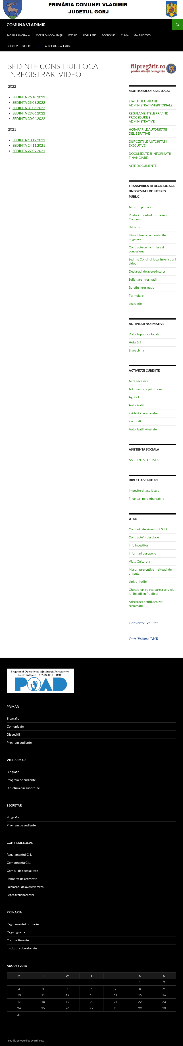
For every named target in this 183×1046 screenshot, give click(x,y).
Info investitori (139, 545)
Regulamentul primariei (23, 924)
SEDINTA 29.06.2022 (28, 113)
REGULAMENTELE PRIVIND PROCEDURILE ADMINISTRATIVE (148, 117)
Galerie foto (142, 35)
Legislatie (135, 303)
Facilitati (135, 421)
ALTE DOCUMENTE (143, 165)
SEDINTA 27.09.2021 (28, 150)
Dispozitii (13, 734)
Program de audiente (21, 780)
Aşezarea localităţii (48, 35)
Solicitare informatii (143, 279)
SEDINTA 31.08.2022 (28, 108)
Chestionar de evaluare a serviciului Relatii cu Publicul (152, 591)
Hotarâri (135, 342)
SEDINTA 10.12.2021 (28, 140)
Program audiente (19, 742)
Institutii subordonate (22, 948)
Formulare (136, 295)
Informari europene (142, 553)
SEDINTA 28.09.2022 (28, 102)
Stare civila (136, 350)
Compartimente (18, 940)
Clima (125, 35)
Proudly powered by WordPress (25, 1040)
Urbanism (135, 227)
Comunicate (15, 726)
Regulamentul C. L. (19, 854)
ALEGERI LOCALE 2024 (57, 45)
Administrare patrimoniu (146, 389)
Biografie (13, 718)
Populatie (89, 35)
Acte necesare (138, 381)
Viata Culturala (139, 561)
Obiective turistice (19, 45)
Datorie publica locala (144, 334)
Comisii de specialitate (22, 870)
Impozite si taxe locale (144, 490)
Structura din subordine (23, 788)
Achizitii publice (140, 207)
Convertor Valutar (143, 623)
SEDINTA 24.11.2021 (28, 145)
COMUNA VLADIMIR (26, 24)
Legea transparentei (20, 895)
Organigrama (16, 932)
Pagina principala (18, 35)
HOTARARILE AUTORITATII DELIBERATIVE (148, 131)
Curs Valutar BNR (143, 639)
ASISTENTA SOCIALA (144, 460)
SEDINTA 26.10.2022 (28, 97)
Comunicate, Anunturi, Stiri (148, 529)
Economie (108, 35)
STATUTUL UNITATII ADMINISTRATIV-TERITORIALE (151, 103)
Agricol (134, 397)
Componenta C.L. (19, 862)
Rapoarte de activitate (22, 879)
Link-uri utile (138, 581)
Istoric (72, 35)
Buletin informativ (141, 287)
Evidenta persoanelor (143, 413)
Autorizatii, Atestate (143, 429)
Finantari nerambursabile (146, 498)
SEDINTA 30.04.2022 (28, 118)
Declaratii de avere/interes (147, 271)
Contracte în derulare (144, 537)
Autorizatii (136, 405)
